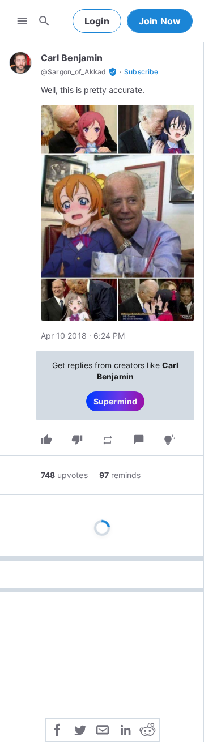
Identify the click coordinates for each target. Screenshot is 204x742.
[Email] (102, 729)
